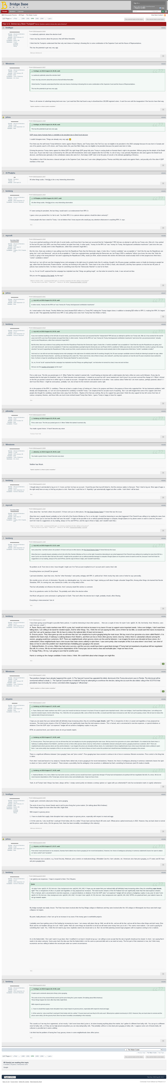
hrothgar (9, 28)
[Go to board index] (15, 5)
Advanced (166, 11)
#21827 (163, 293)
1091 (27, 18)
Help (162, 8)
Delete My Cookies (24, 1081)
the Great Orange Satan (95, 512)
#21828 (163, 324)
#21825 (163, 191)
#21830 (163, 444)
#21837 (163, 794)
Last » (50, 18)
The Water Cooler (31, 15)
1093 (37, 18)
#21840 (163, 981)
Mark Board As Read (36, 1081)
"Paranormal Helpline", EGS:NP (78, 282)
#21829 (163, 411)
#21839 (163, 872)
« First (15, 18)
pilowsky (9, 411)
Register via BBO (140, 8)
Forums (4, 11)
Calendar (21, 11)
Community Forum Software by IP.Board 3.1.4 (152, 1081)
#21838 (163, 839)
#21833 (163, 538)
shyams (9, 699)
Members (12, 11)
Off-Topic (21, 15)
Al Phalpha (10, 173)
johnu (8, 117)
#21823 (163, 117)
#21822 (163, 64)
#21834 (163, 616)
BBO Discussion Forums (9, 15)
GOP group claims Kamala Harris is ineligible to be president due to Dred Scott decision (59, 135)
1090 (23, 18)
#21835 (163, 671)
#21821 (163, 28)
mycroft (9, 236)
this (49, 179)
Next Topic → (162, 1052)
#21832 (163, 505)
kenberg (9, 191)
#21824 (163, 173)
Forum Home (14, 1081)
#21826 (163, 235)
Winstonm (10, 64)
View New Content (157, 15)
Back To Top (6, 1081)
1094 (41, 18)
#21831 (163, 480)
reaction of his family (47, 276)
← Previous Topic (140, 1052)
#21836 (163, 699)
